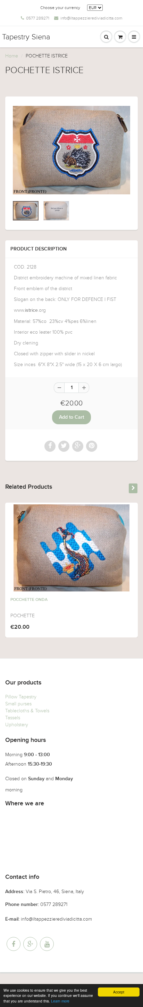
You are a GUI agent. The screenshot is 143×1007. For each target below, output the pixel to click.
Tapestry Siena (26, 36)
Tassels (12, 718)
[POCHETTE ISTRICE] (71, 150)
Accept (118, 991)
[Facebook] (13, 944)
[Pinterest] (30, 944)
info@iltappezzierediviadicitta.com (91, 18)
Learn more (60, 1001)
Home (11, 56)
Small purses (18, 704)
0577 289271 (37, 18)
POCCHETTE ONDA (29, 600)
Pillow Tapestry (20, 697)
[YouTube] (47, 944)
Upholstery (16, 725)
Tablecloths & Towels (27, 711)
